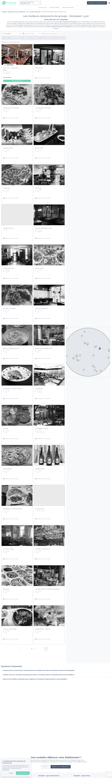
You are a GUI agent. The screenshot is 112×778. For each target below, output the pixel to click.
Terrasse (63, 37)
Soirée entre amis (43, 7)
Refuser (11, 773)
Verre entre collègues (54, 7)
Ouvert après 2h (54, 37)
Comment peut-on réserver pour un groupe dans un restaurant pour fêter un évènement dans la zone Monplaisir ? (39, 670)
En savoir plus (5, 769)
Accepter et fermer (22, 773)
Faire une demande (17, 80)
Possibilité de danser (42, 37)
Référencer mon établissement (97, 3)
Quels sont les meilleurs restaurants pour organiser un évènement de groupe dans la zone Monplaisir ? (35, 679)
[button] (96, 371)
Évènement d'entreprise (67, 7)
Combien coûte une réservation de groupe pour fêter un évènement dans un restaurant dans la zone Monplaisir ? (39, 674)
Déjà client (45, 766)
